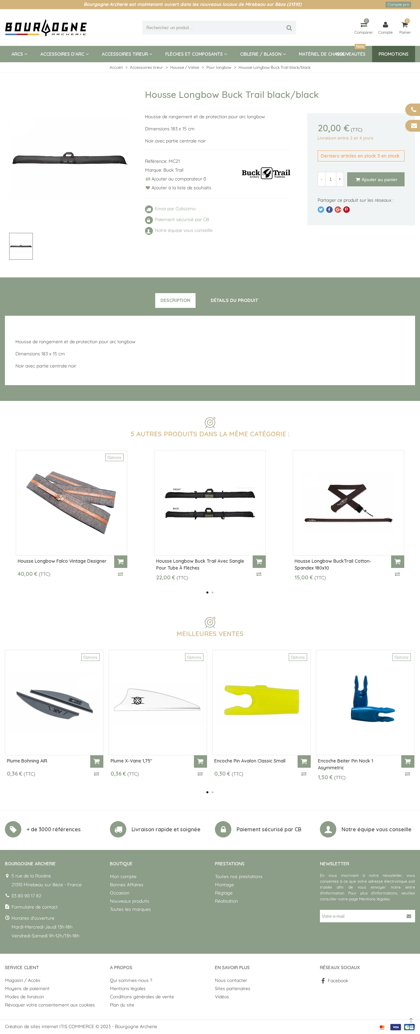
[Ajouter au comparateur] (120, 574)
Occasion (119, 893)
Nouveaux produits (129, 901)
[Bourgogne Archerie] (46, 27)
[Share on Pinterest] (346, 209)
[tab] (175, 300)
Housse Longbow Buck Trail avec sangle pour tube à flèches (200, 564)
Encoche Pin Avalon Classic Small (249, 761)
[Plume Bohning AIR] (54, 702)
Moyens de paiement (27, 988)
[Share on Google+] (338, 209)
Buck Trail (173, 170)
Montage (224, 885)
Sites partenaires (232, 988)
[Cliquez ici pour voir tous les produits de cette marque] (266, 173)
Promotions (394, 54)
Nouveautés (351, 51)
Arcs (17, 54)
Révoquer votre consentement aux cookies (50, 1005)
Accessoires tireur (125, 54)
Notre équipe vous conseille (376, 829)
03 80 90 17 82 (26, 896)
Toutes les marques (130, 909)
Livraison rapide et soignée (166, 829)
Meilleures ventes (210, 634)
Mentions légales (374, 898)
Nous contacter (231, 980)
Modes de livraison (24, 997)
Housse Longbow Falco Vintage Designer (62, 561)
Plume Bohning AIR (27, 761)
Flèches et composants (194, 54)
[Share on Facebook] (329, 209)
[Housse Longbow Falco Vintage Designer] (71, 502)
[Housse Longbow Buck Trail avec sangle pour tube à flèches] (210, 502)
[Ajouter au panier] (120, 561)
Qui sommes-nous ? (131, 980)
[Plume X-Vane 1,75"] (158, 702)
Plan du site (122, 1005)
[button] (207, 592)
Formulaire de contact (34, 907)
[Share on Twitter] (321, 209)
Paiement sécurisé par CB (269, 829)
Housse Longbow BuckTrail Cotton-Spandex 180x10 (333, 564)
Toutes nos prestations (238, 876)
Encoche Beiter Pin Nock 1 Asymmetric (345, 764)
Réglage (224, 893)
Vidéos (222, 997)
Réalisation (226, 901)
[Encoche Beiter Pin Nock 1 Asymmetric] (365, 702)
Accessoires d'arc (62, 54)
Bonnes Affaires (126, 885)
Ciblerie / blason (261, 54)
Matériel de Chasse (322, 54)
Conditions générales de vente (142, 997)
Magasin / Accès (22, 980)
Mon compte (123, 876)
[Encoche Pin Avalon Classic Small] (261, 702)
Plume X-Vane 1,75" (131, 761)
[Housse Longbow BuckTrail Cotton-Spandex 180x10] (348, 502)
